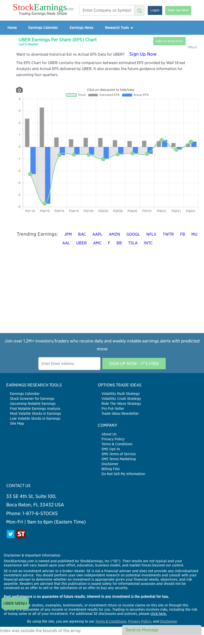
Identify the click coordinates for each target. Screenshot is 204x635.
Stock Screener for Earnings (32, 399)
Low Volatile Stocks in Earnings (35, 418)
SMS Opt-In (111, 449)
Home (12, 27)
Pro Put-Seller (113, 409)
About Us (109, 434)
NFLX (151, 234)
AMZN (114, 234)
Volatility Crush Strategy (121, 399)
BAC (82, 234)
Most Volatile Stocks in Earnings (35, 413)
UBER (81, 243)
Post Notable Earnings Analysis (35, 409)
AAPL (97, 234)
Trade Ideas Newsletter (120, 413)
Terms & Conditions (117, 444)
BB (119, 243)
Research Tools (117, 27)
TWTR (168, 234)
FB (182, 234)
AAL (66, 243)
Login (154, 10)
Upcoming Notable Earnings (32, 404)
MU (194, 234)
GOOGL (133, 234)
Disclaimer (110, 464)
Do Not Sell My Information (123, 474)
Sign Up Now (178, 10)
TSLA (133, 243)
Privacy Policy (113, 439)
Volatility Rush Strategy (121, 394)
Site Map (17, 423)
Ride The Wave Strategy (121, 404)
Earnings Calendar (43, 27)
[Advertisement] (102, 298)
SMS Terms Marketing (119, 459)
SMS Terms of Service (119, 454)
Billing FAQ (111, 469)
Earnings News (81, 27)
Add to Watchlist (169, 41)
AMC (97, 243)
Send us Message (142, 629)
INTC (148, 243)
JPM (68, 234)
